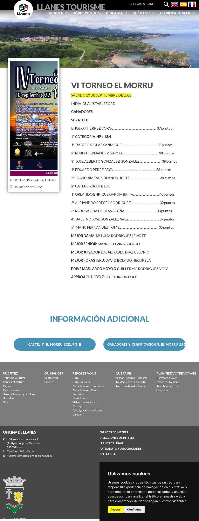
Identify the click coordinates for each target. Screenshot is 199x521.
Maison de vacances (84, 402)
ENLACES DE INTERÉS (114, 432)
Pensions (78, 394)
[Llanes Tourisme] (23, 14)
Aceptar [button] (115, 509)
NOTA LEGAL (108, 454)
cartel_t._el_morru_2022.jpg (52, 344)
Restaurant (51, 377)
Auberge (77, 406)
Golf (5, 402)
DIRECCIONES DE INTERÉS (117, 437)
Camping (77, 414)
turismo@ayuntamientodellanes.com (29, 455)
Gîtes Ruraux (80, 398)
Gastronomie (11, 390)
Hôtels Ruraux (81, 381)
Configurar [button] (134, 509)
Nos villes (8, 398)
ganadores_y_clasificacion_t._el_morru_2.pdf (146, 344)
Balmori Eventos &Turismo (131, 377)
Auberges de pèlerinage (87, 410)
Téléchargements (167, 386)
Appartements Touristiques (89, 386)
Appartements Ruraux (86, 390)
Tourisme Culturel (14, 377)
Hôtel (75, 377)
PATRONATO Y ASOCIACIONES (120, 448)
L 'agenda (162, 390)
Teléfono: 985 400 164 (21, 451)
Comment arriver (166, 377)
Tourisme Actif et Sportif (130, 381)
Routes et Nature (13, 381)
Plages (7, 386)
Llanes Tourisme (71, 6)
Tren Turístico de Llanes (130, 386)
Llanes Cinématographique (19, 394)
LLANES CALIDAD (111, 443)
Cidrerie (49, 381)
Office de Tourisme (168, 381)
